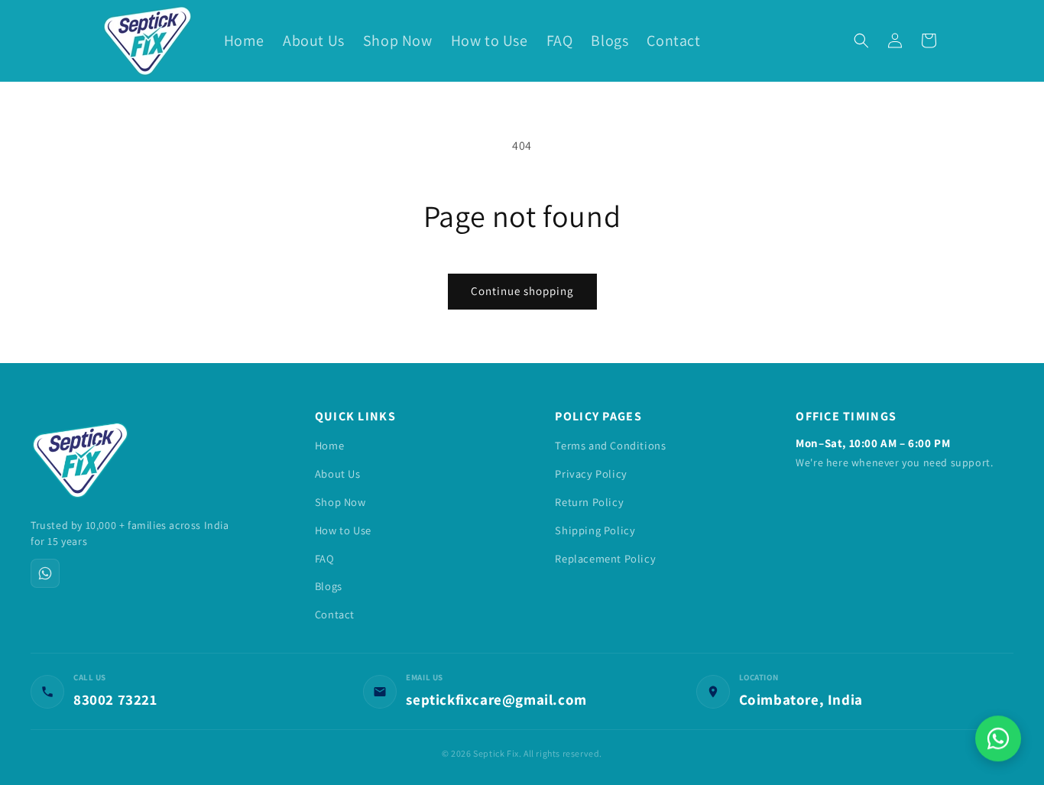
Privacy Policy (591, 473)
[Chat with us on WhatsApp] (998, 739)
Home (329, 445)
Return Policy (589, 502)
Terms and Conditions (610, 445)
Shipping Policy (595, 530)
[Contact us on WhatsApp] (45, 573)
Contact (335, 614)
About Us (338, 473)
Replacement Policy (605, 558)
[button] (861, 40)
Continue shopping (522, 291)
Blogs (328, 586)
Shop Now (340, 502)
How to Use (343, 530)
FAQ (325, 558)
